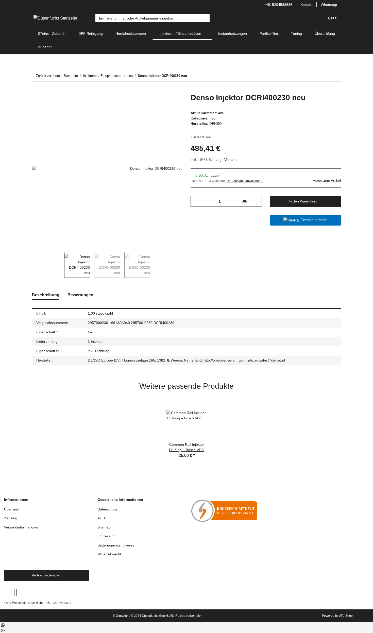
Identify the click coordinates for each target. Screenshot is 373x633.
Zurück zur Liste (48, 76)
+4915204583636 (278, 5)
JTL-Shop (346, 616)
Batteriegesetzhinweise (115, 545)
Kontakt (306, 5)
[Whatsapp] (2, 625)
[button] (307, 18)
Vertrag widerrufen (46, 575)
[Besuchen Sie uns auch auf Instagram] (21, 592)
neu (213, 118)
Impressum (106, 536)
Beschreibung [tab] (45, 295)
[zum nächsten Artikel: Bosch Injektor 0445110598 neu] (335, 75)
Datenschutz (107, 509)
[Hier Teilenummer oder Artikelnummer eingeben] (205, 18)
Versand (231, 160)
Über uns (11, 509)
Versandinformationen (21, 527)
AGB (101, 518)
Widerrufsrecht (109, 554)
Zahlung (10, 518)
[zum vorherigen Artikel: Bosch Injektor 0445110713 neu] (324, 75)
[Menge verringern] (196, 201)
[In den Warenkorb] (36, 90)
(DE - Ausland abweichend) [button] (244, 181)
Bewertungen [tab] (80, 295)
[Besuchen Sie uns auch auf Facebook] (9, 592)
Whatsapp (329, 5)
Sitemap (104, 527)
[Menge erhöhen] (256, 201)
